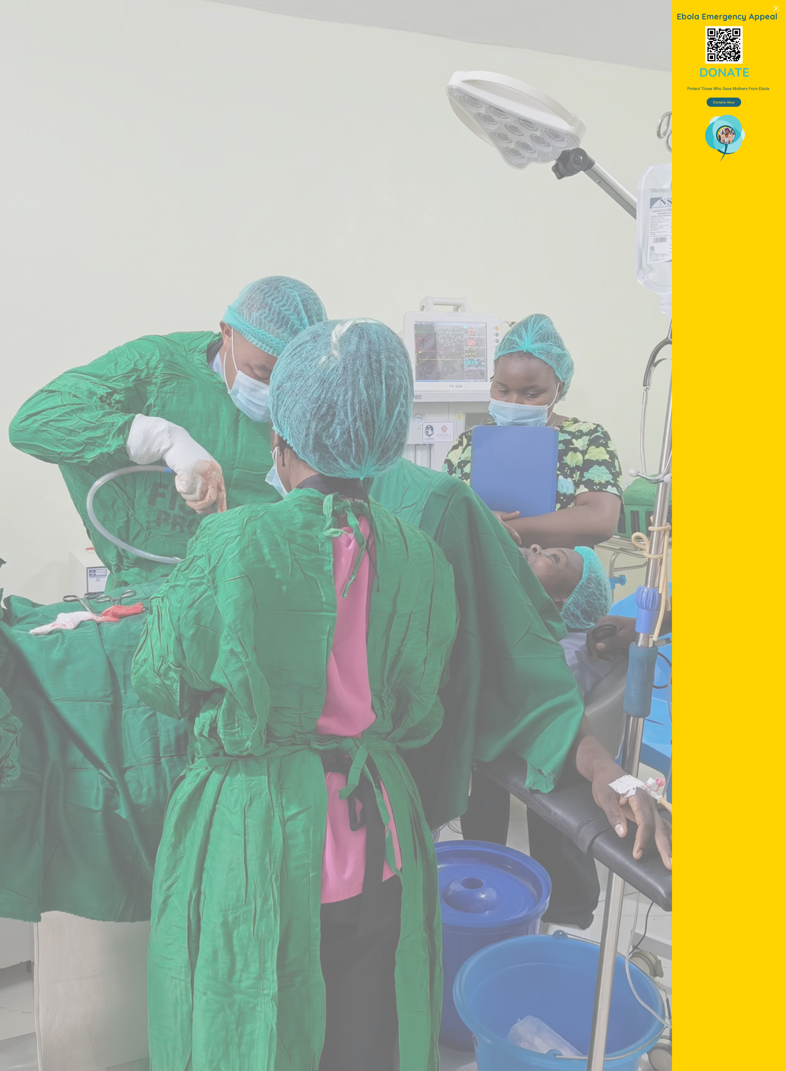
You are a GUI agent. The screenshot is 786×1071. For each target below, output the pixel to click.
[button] (776, 8)
